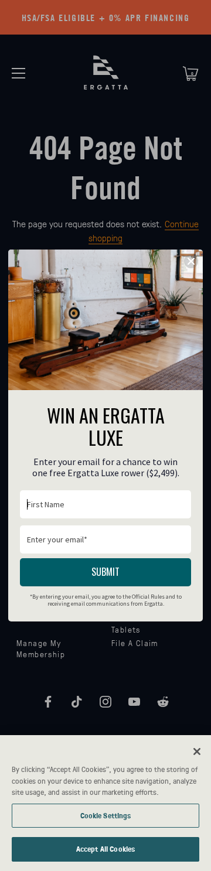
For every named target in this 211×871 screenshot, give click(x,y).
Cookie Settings (105, 815)
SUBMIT (105, 572)
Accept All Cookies (105, 848)
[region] (105, 803)
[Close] (197, 751)
